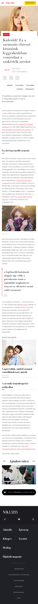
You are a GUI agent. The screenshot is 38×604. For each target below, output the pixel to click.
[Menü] (2, 3)
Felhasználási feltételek (19, 574)
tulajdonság (19, 85)
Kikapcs (7, 538)
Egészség (23, 529)
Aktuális (6, 34)
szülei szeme (30, 85)
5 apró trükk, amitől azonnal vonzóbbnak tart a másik (17, 370)
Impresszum (19, 569)
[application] (19, 474)
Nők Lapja (10, 3)
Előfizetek (30, 3)
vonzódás (20, 89)
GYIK (19, 598)
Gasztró (23, 538)
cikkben (25, 305)
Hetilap (7, 547)
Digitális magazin (12, 556)
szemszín (9, 85)
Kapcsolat (19, 586)
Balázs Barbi (5, 375)
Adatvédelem (19, 580)
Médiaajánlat (18, 592)
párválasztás (30, 89)
